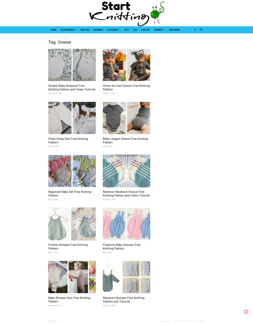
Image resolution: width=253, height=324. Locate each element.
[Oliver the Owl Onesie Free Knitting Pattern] (126, 65)
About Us (189, 321)
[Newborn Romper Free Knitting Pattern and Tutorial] (126, 277)
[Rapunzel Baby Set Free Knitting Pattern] (72, 171)
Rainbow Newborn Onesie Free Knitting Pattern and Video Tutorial (126, 193)
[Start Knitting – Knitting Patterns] (126, 13)
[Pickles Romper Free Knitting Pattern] (72, 224)
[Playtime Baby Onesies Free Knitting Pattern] (126, 224)
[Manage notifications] (246, 311)
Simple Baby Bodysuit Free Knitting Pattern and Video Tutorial (71, 87)
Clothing (112, 29)
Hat (127, 29)
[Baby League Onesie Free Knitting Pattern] (126, 118)
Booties (85, 29)
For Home (174, 29)
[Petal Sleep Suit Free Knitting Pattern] (72, 118)
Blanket (98, 29)
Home (53, 29)
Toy (135, 29)
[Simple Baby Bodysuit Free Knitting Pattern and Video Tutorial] (72, 65)
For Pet (145, 29)
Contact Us (200, 321)
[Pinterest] (195, 29)
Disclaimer (177, 321)
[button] (201, 30)
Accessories (67, 29)
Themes (158, 29)
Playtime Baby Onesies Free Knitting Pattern (122, 246)
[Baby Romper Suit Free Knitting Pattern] (72, 277)
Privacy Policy (165, 321)
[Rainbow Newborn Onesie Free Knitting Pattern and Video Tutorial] (126, 171)
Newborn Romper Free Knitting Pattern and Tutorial (123, 299)
